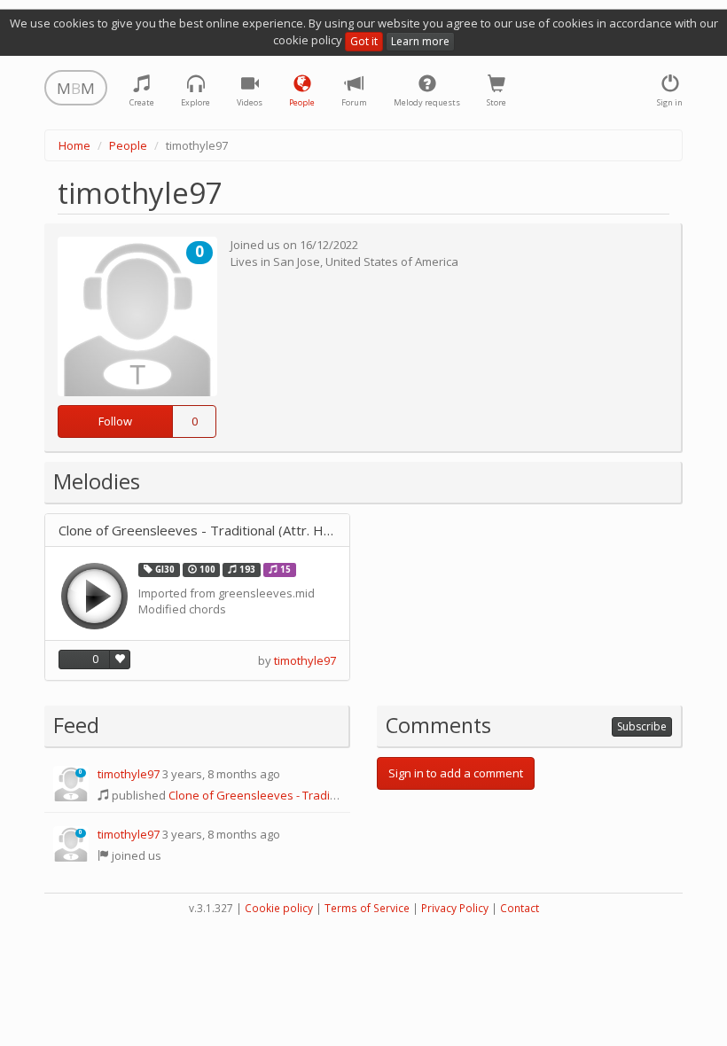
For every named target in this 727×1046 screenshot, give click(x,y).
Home (74, 145)
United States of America (391, 261)
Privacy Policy (455, 908)
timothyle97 (305, 660)
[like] (119, 659)
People (128, 145)
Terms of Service (367, 908)
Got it (364, 41)
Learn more (420, 41)
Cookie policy (279, 908)
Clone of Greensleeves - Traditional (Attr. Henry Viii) (197, 530)
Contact (519, 908)
